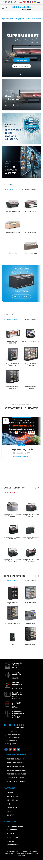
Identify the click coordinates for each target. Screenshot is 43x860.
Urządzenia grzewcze (16, 774)
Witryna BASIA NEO (12, 211)
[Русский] (38, 2)
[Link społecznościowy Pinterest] (9, 2)
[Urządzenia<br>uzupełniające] (7, 714)
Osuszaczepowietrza (16, 703)
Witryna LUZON (30, 211)
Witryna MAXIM (30, 232)
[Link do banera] (21, 128)
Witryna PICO (12, 253)
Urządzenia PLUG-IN (15, 759)
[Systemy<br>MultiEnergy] (7, 685)
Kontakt (10, 815)
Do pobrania (12, 800)
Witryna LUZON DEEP (12, 232)
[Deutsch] (28, 2)
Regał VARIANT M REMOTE (12, 364)
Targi (21, 445)
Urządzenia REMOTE (15, 763)
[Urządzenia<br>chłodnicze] (7, 665)
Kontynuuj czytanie (21, 456)
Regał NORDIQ (30, 644)
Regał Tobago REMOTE (30, 341)
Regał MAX (12, 644)
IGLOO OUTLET (12, 807)
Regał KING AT (12, 603)
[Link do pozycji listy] (23, 740)
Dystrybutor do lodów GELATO (30, 538)
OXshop (21, 855)
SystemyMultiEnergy (17, 683)
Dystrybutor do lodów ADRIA (12, 515)
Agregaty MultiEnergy (16, 781)
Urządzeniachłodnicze (17, 664)
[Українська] (35, 2)
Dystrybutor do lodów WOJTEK (30, 560)
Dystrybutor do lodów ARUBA (30, 515)
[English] (24, 2)
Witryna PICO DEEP (31, 253)
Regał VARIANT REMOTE (30, 364)
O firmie (10, 792)
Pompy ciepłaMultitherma (17, 693)
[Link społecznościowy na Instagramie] (10, 749)
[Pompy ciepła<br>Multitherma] (7, 694)
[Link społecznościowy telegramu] (15, 2)
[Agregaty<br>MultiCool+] (7, 675)
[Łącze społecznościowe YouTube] (14, 749)
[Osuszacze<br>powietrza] (7, 704)
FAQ (8, 804)
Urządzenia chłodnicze (17, 770)
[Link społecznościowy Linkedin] (12, 2)
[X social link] (5, 2)
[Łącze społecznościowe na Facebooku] (3, 2)
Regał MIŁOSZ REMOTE (12, 342)
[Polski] (21, 2)
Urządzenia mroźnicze (16, 766)
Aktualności (12, 796)
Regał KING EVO (30, 603)
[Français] (31, 2)
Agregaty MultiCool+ (16, 778)
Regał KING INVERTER (12, 623)
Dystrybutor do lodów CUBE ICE (12, 538)
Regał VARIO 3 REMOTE (30, 387)
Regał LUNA (30, 623)
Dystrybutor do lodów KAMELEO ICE (12, 560)
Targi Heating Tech (21, 449)
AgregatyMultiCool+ (16, 674)
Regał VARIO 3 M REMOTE (12, 387)
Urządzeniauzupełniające (18, 712)
